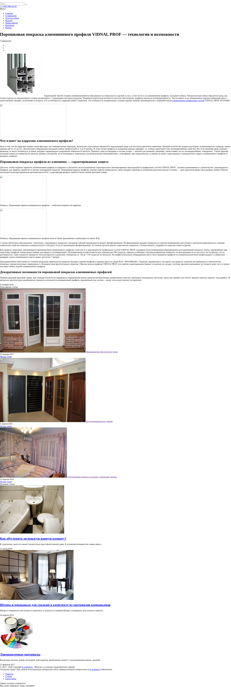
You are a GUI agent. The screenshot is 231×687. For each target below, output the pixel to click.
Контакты (9, 25)
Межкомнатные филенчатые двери (102, 352)
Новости (9, 674)
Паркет (8, 28)
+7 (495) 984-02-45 (8, 6)
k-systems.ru (27, 667)
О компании (11, 16)
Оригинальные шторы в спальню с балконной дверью (92, 477)
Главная (9, 13)
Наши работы (11, 23)
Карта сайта (10, 679)
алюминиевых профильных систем (188, 100)
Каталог (9, 20)
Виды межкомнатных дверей (99, 421)
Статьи (8, 676)
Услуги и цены (12, 18)
